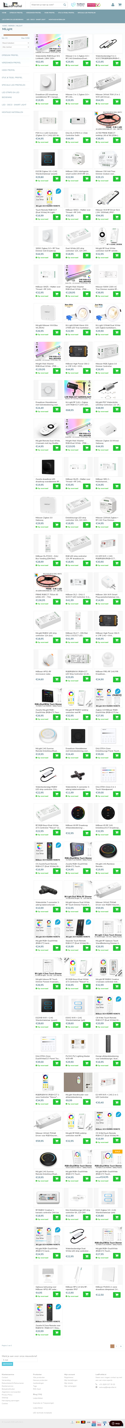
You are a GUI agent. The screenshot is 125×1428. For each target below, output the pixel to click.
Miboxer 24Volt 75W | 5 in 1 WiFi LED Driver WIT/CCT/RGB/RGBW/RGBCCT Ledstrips (108, 95)
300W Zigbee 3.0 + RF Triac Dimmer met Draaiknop (48, 249)
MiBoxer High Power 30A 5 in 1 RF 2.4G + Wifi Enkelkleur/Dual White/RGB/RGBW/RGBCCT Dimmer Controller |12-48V (108, 634)
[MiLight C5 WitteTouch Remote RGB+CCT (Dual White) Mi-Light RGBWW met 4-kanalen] (108, 1120)
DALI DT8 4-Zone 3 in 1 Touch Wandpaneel (106, 788)
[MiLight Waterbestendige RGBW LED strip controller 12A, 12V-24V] (48, 774)
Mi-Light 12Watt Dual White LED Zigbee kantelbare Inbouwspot (108, 326)
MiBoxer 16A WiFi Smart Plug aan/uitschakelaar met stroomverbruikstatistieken (108, 595)
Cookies (5, 1403)
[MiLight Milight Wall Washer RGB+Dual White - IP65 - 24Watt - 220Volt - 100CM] (48, 351)
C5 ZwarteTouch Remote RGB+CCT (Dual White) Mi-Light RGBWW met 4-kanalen (47, 865)
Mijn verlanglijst (70, 1386)
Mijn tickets (68, 1383)
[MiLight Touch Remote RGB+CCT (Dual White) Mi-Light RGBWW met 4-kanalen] (48, 197)
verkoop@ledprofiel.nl (107, 1387)
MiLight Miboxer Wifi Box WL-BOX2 (47, 326)
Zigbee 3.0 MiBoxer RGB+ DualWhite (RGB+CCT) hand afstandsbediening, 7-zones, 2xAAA (108, 711)
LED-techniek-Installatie (42, 1413)
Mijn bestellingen (71, 1380)
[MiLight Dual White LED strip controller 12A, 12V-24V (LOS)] (78, 236)
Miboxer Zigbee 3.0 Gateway (44, 519)
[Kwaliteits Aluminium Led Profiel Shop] (15, 4)
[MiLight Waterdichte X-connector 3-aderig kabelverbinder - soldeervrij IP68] (78, 774)
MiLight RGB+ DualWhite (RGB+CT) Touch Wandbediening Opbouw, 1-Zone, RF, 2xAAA (108, 1172)
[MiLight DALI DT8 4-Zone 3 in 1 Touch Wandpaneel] (108, 774)
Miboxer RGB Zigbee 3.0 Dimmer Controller (106, 365)
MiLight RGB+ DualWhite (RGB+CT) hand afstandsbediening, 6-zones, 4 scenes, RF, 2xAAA (48, 1249)
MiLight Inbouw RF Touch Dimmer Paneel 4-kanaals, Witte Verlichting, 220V (47, 980)
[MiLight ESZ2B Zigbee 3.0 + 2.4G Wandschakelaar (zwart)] (48, 159)
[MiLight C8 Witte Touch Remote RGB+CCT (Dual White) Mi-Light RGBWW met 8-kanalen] (108, 1005)
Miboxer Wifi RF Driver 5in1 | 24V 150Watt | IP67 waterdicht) (108, 211)
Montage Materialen (57, 19)
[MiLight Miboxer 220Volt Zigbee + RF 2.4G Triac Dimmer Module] (108, 505)
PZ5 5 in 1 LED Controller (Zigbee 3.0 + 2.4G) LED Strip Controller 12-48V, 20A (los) (48, 134)
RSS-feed (37, 1389)
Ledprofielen (38, 1398)
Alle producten (39, 1377)
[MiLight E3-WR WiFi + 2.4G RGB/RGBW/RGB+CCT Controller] (108, 543)
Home (4, 13)
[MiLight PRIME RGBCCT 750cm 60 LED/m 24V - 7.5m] (48, 582)
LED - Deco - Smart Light (36, 19)
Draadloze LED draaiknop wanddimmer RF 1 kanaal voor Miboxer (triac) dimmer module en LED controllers (48, 95)
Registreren (68, 1377)
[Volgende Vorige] (121, 1346)
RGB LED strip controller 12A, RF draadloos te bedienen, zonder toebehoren (76, 557)
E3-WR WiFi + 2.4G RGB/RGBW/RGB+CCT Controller (105, 557)
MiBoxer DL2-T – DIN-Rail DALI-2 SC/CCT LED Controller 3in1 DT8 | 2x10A (78, 634)
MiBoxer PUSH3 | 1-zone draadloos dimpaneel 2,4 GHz (106, 1288)
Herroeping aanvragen (10, 1400)
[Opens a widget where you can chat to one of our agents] (116, 1424)
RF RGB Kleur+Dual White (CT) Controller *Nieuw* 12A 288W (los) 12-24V (48, 826)
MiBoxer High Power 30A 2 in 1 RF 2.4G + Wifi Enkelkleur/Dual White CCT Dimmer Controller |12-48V (78, 365)
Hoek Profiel (49, 13)
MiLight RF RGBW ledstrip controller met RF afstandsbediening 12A (77, 711)
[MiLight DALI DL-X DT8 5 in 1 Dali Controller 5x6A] (78, 120)
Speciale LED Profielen (87, 13)
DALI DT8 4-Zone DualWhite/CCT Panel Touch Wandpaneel (48, 1057)
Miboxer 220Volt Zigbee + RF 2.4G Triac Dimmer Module (107, 519)
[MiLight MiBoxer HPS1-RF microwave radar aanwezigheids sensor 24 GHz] (48, 659)
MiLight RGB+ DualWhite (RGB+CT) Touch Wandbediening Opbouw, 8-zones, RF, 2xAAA (78, 1172)
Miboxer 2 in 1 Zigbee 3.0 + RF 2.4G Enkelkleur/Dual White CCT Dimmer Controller (77, 57)
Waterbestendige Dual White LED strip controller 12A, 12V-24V (77, 1249)
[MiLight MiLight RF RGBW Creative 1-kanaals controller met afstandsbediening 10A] (108, 966)
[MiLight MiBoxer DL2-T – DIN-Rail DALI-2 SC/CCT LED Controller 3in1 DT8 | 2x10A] (78, 620)
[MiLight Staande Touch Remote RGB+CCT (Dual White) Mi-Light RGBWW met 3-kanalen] (78, 928)
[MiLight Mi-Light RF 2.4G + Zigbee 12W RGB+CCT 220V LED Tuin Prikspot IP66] (78, 389)
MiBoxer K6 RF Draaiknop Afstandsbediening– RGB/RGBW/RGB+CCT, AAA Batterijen (77, 826)
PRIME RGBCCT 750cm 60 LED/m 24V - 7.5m (47, 595)
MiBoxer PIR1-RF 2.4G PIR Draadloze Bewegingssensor (107, 672)
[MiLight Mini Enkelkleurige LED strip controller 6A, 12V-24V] (78, 1197)
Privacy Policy (7, 1395)
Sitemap (5, 1398)
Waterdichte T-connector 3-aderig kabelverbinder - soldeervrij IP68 (47, 903)
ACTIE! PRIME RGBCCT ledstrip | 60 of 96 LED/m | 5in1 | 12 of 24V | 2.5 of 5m (107, 134)
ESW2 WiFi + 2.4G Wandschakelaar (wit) (75, 1019)
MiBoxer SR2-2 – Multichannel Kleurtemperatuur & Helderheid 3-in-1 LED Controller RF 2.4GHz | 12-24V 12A (107, 480)
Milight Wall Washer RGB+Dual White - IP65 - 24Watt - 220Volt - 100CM (47, 365)
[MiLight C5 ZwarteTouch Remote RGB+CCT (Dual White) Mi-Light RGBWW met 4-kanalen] (48, 851)
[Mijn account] (112, 5)
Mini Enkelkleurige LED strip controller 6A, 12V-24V (78, 1211)
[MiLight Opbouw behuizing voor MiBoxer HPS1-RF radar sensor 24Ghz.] (48, 1274)
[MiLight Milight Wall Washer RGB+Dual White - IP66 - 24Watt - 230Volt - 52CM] (78, 274)
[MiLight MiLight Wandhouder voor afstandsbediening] (78, 1082)
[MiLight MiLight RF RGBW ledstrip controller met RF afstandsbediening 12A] (78, 697)
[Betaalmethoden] (72, 1422)
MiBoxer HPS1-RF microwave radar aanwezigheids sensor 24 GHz (47, 672)
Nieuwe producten (40, 1380)
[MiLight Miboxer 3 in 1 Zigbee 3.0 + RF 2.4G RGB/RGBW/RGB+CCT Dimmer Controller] (78, 82)
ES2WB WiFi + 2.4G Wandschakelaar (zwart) (46, 1019)
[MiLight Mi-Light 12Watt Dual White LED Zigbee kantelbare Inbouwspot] (108, 312)
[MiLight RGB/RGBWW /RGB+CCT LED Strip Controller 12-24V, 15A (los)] (78, 659)
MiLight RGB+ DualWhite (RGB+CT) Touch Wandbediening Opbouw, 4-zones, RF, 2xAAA (108, 1249)
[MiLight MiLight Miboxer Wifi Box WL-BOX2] (48, 312)
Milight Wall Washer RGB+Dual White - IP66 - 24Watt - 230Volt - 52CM (77, 288)
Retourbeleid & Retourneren (13, 1383)
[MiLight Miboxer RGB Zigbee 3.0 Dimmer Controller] (108, 351)
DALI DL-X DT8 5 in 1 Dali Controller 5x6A (77, 134)
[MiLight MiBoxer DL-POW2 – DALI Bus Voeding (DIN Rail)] (48, 543)
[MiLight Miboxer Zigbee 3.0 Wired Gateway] (108, 428)
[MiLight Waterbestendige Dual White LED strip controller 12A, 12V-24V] (78, 1236)
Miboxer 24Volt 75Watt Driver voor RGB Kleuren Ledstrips (46, 1134)
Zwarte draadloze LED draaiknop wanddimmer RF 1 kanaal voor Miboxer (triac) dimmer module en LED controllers (47, 480)
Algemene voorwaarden (11, 1392)
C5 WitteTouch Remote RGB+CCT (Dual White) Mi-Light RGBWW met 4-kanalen (107, 1134)
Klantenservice (7, 1386)
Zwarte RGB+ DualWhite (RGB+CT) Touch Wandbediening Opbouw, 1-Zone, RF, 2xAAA (78, 865)
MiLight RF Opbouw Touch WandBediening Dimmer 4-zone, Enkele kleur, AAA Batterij (107, 942)
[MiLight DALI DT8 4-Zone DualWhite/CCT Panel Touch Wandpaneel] (48, 1043)
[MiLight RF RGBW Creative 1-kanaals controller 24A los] (48, 1197)
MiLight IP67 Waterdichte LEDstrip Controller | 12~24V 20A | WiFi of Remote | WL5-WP (108, 403)
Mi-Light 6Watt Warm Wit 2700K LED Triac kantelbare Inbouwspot (78, 326)
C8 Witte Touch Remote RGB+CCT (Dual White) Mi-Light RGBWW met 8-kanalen (107, 1019)
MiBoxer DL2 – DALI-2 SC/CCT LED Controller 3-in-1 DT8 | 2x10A (78, 595)
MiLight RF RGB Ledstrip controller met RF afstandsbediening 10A (76, 1134)
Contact (5, 1377)
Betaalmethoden (8, 1389)
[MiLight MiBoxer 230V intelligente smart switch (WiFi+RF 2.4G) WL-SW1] (78, 159)
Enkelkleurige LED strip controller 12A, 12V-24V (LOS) (76, 519)
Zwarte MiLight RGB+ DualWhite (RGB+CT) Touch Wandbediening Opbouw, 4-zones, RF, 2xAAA (48, 711)
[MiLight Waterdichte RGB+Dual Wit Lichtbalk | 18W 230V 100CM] (48, 43)
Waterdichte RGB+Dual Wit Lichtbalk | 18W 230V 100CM (48, 57)
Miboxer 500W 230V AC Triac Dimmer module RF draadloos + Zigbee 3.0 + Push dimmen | (106, 288)
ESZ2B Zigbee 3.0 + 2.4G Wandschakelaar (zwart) (46, 172)
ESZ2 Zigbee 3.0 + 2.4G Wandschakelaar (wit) (106, 1211)
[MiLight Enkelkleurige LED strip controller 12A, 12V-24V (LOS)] (78, 505)
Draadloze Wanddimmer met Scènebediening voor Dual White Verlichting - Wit (47, 403)
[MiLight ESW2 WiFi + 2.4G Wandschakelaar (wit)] (78, 1005)
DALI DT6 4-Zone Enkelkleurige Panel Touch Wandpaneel (107, 749)
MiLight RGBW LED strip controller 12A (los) (46, 634)
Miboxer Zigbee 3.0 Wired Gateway (107, 442)
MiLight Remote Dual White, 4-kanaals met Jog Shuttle (48, 442)
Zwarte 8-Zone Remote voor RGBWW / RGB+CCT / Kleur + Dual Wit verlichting (48, 1326)
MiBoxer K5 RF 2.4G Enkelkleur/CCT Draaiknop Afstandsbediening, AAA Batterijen (107, 826)
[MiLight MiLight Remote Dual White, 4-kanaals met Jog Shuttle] (48, 428)
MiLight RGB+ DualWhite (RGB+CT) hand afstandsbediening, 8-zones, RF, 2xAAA (48, 942)
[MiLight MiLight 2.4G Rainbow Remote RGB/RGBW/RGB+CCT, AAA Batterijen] (108, 851)
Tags (35, 1386)
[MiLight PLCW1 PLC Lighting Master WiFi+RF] (78, 1043)
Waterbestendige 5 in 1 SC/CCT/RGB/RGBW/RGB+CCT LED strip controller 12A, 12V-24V (108, 57)
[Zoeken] (63, 4)
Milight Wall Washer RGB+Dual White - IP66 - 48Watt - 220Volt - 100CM (77, 442)
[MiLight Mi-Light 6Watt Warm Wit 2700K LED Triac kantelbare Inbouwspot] (78, 312)
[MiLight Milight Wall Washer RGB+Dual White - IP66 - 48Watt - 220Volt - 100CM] (78, 428)
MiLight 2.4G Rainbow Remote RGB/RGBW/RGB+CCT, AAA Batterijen (108, 865)
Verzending (6, 1380)
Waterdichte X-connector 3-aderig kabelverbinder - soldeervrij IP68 (78, 788)
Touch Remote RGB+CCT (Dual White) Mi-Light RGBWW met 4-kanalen (46, 211)
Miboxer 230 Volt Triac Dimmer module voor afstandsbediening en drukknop (105, 172)
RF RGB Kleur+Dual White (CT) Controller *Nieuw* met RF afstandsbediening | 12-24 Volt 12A (78, 980)
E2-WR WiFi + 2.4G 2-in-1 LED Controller (107, 1096)
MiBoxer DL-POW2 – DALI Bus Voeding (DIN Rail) (47, 557)
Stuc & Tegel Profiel (66, 13)
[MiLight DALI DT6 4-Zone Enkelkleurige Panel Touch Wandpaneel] (108, 736)
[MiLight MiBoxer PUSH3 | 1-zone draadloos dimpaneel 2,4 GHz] (108, 1274)
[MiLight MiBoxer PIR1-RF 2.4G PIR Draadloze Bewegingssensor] (108, 659)
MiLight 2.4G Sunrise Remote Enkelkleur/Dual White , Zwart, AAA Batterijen (46, 1172)
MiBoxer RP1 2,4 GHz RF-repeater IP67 (76, 1288)
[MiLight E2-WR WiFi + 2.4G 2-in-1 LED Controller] (108, 1082)
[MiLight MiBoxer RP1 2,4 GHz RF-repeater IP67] (78, 1274)
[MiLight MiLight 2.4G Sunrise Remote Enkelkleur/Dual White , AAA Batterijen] (48, 736)
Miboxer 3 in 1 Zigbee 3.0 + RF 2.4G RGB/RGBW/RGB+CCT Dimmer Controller (77, 95)
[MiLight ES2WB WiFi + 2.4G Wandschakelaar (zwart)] (48, 1005)
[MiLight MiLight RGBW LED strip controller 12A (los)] (48, 620)
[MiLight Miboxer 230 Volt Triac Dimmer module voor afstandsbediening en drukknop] (108, 159)
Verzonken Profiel (33, 13)
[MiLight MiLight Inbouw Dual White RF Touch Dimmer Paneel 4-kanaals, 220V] (78, 890)
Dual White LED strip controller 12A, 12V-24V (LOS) (76, 249)
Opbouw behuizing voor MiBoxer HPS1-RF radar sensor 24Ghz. (46, 1288)
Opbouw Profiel (16, 13)
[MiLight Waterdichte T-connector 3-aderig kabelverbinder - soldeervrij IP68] (48, 890)
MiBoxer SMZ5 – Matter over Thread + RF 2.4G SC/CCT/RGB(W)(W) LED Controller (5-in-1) (48, 288)
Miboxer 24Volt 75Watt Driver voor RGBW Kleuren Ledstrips (107, 903)
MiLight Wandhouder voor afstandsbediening (77, 1096)
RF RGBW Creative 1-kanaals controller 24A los (47, 1211)
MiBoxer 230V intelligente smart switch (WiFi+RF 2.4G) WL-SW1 (78, 172)
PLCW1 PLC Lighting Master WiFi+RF (78, 1057)
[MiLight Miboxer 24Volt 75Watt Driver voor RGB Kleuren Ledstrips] (48, 1120)
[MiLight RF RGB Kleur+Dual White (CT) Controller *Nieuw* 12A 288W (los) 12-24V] (48, 813)
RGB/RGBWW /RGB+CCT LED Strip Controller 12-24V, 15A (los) (78, 672)
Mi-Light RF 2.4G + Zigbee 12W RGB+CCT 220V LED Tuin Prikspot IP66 (77, 403)
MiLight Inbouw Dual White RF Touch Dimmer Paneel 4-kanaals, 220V (78, 903)
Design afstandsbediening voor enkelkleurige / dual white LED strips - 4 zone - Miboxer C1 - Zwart (107, 1057)
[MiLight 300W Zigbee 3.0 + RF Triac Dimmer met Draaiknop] (48, 236)
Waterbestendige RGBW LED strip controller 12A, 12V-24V (46, 788)
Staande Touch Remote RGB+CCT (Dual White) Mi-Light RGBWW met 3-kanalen (77, 942)
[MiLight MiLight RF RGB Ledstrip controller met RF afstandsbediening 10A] (78, 1120)
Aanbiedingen (38, 1383)
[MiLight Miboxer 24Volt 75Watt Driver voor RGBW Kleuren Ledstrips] (108, 890)
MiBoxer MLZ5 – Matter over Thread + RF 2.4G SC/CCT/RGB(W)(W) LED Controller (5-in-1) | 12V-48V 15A (78, 480)
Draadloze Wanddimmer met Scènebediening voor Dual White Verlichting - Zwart (77, 749)
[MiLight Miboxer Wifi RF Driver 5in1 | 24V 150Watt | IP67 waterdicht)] (108, 197)
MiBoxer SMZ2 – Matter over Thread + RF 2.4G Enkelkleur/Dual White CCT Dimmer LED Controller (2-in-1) (78, 211)
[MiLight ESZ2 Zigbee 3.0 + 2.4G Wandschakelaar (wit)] (108, 1197)
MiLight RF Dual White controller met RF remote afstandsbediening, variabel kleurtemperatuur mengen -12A (108, 249)
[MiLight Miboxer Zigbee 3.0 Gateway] (48, 505)
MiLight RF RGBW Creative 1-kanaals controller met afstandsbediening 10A (107, 980)
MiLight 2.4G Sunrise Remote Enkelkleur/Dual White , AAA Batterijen (46, 749)
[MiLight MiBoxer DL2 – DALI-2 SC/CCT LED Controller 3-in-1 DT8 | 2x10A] (78, 582)
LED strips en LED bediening (12, 19)
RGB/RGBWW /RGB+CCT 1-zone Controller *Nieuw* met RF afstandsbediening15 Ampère (48, 1096)
